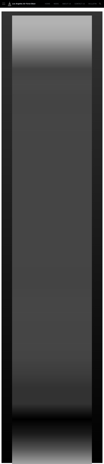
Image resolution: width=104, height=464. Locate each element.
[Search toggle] (100, 4)
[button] (3, 4)
